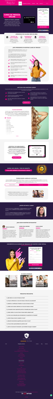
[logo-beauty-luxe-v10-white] (10, 3)
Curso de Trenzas (21, 360)
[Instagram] (46, 0)
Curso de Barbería (21, 365)
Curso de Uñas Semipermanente (21, 372)
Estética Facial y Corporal (21, 376)
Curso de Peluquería (21, 359)
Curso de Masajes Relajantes (21, 384)
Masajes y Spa (21, 381)
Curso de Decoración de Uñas (21, 371)
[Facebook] (44, 0)
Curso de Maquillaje (21, 354)
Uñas (21, 367)
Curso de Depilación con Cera (21, 379)
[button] (47, 3)
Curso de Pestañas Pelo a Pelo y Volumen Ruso (21, 351)
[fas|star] (26, 336)
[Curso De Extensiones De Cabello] (26, 281)
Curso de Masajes (21, 383)
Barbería (21, 363)
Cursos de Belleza (21, 346)
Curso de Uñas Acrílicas (21, 370)
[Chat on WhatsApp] (51, 396)
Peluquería (21, 357)
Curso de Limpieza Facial (21, 378)
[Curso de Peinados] (42, 281)
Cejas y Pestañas (21, 348)
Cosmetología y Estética (21, 375)
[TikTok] (47, 0)
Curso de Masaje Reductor (21, 385)
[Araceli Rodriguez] (4, 226)
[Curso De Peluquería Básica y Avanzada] (11, 281)
